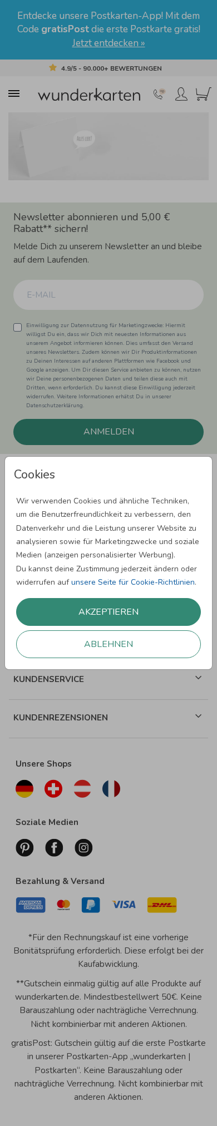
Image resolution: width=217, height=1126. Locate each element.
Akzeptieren (108, 612)
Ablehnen (108, 644)
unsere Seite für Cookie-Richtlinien (133, 582)
